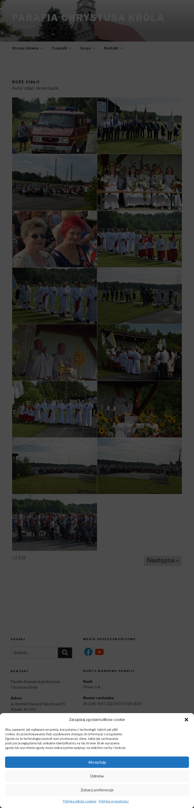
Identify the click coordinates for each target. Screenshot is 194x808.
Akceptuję (97, 762)
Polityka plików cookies (79, 801)
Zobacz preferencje (97, 790)
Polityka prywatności (114, 801)
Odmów (97, 776)
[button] (186, 719)
